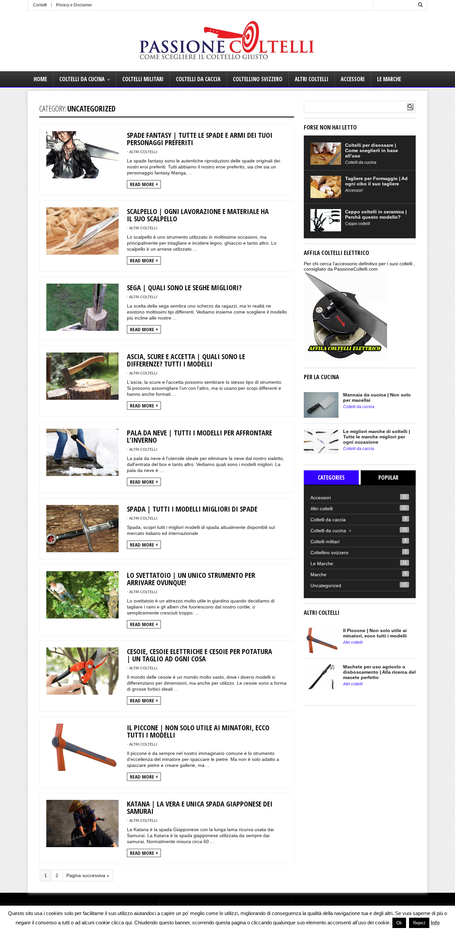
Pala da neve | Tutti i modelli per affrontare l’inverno (199, 436)
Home (40, 79)
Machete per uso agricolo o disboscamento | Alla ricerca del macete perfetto (379, 672)
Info (435, 922)
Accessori (353, 79)
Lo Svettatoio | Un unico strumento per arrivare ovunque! (191, 578)
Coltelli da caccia (198, 79)
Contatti (40, 5)
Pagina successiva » (87, 875)
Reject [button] (419, 922)
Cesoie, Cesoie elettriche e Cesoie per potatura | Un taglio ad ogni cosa (199, 654)
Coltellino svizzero (257, 79)
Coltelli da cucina (82, 79)
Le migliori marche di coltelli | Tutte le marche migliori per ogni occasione (376, 437)
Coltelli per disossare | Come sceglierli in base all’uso (371, 150)
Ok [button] (399, 922)
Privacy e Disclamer (74, 5)
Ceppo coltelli (357, 223)
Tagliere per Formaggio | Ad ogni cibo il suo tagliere (376, 181)
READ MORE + (144, 184)
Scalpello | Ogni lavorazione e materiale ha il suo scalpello (198, 214)
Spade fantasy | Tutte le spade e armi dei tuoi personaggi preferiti (199, 138)
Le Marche (389, 79)
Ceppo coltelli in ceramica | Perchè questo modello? (376, 214)
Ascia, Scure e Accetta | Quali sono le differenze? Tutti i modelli (186, 359)
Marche (318, 574)
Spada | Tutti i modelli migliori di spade (192, 509)
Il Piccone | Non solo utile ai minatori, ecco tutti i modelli (198, 731)
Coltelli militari (143, 79)
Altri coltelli (311, 79)
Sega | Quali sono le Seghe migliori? (184, 287)
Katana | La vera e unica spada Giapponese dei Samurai (199, 807)
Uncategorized (325, 585)
